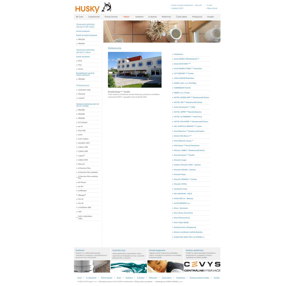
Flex (80, 65)
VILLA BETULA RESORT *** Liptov (188, 126)
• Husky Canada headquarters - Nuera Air (186, 5)
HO (80, 212)
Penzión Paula (180, 174)
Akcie (119, 278)
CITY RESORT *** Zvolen (184, 73)
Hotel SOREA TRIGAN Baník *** (186, 59)
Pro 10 (80, 199)
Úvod (80, 17)
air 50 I (80, 186)
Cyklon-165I (83, 151)
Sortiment (139, 17)
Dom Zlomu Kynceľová (183, 213)
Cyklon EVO (83, 160)
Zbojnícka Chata (180, 189)
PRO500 (81, 114)
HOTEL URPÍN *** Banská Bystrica (187, 112)
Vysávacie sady (84, 90)
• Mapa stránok (211, 8)
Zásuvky (81, 94)
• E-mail (209, 5)
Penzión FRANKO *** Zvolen (185, 179)
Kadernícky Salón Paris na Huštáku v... (189, 237)
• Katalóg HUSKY (176, 8)
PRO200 (81, 43)
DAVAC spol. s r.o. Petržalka (185, 83)
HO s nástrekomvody (85, 217)
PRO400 (81, 79)
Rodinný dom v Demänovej (185, 227)
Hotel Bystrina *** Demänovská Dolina (189, 131)
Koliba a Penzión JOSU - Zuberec (187, 165)
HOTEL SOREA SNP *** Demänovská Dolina (191, 97)
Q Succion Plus (84, 168)
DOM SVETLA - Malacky (183, 198)
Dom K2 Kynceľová (182, 218)
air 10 (80, 126)
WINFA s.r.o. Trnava (182, 93)
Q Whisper (82, 190)
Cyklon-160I (83, 147)
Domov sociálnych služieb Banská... (188, 232)
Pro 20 (80, 203)
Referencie (166, 17)
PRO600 (81, 118)
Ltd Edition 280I (84, 207)
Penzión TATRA (180, 184)
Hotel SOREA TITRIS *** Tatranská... (188, 68)
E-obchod (153, 17)
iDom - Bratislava (181, 208)
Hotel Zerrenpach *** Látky (184, 107)
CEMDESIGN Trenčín (182, 88)
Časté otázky (181, 17)
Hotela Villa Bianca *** (182, 136)
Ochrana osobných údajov (199, 278)
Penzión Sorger (180, 160)
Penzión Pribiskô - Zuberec (185, 170)
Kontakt (210, 17)
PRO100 (81, 39)
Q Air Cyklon (83, 139)
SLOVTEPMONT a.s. (182, 203)
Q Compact (82, 122)
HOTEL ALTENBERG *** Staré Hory (188, 117)
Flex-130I (81, 130)
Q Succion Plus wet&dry (88, 172)
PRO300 (81, 110)
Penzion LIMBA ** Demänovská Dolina (189, 150)
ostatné (81, 98)
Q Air (80, 135)
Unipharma (178, 54)
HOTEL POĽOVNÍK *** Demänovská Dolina (191, 121)
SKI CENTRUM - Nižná (183, 194)
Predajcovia (197, 17)
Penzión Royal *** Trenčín (184, 155)
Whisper (82, 195)
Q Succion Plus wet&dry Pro (88, 177)
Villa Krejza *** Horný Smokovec (187, 145)
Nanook (81, 164)
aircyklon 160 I (84, 143)
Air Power (82, 182)
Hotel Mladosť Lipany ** (183, 141)
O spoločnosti (94, 17)
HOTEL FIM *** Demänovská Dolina (188, 102)
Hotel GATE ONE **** (182, 64)
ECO (80, 61)
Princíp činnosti (111, 17)
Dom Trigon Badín (181, 222)
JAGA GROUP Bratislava (184, 78)
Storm (80, 69)
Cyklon (81, 155)
